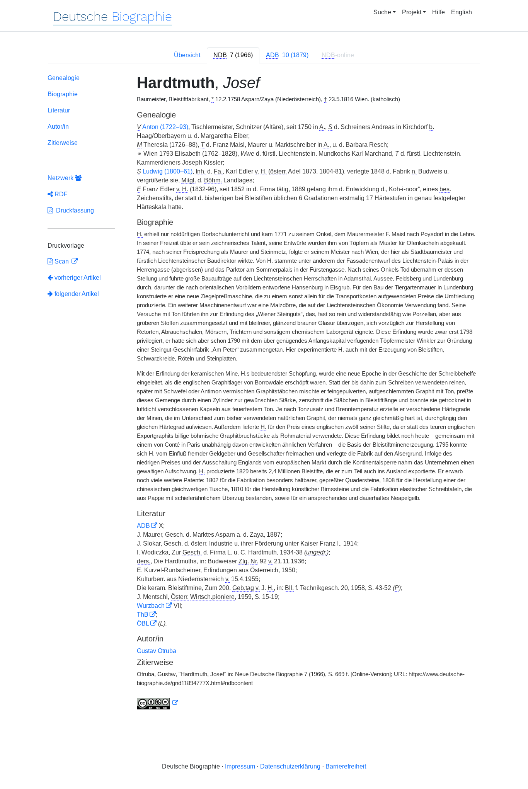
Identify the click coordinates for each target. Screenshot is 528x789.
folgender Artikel (76, 294)
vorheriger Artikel (78, 277)
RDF (60, 194)
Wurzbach (151, 605)
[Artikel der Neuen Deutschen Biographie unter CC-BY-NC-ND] (158, 703)
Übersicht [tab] (187, 55)
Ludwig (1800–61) (167, 171)
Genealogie (64, 78)
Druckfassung (73, 210)
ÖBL (143, 623)
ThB (142, 614)
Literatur (59, 110)
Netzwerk (61, 178)
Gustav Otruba (156, 651)
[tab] (233, 55)
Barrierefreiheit (345, 766)
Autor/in (58, 126)
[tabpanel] (264, 393)
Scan (61, 261)
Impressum (240, 766)
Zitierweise (63, 142)
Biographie (63, 94)
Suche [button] (382, 12)
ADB (143, 525)
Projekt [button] (411, 12)
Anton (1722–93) (165, 127)
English (461, 12)
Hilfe (438, 12)
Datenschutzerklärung (290, 766)
